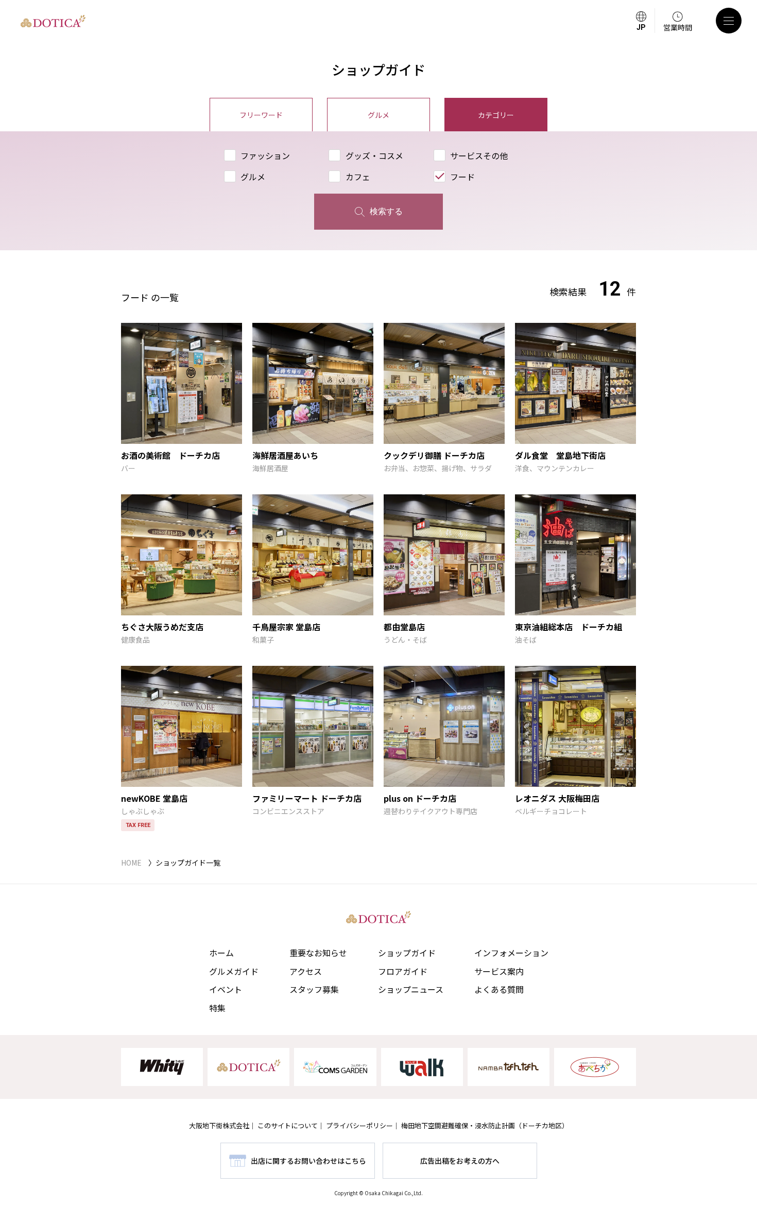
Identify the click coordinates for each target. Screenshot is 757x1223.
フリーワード (261, 115)
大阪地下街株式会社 (219, 1125)
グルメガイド (234, 971)
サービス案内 (499, 971)
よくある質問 (499, 989)
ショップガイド (407, 952)
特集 (217, 1008)
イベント (225, 989)
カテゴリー (496, 115)
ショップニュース (410, 989)
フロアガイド (402, 971)
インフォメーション (511, 952)
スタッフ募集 (314, 989)
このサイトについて (287, 1125)
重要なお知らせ (318, 952)
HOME (131, 862)
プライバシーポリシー (359, 1125)
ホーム (221, 952)
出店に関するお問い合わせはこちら (308, 1161)
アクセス (305, 971)
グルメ (378, 115)
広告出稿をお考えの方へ (460, 1161)
